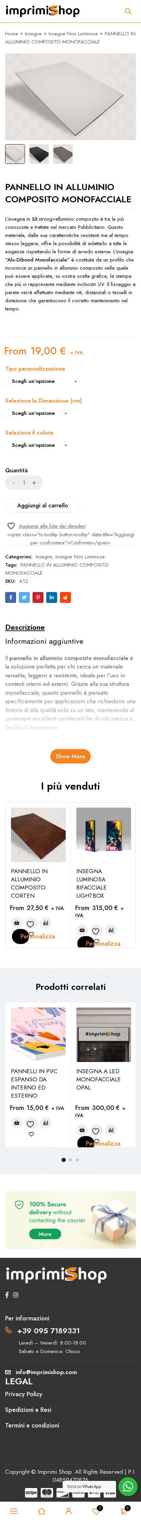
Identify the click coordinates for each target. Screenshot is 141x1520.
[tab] (25, 627)
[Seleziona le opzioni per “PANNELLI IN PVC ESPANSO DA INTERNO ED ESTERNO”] (17, 1123)
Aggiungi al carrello (42, 505)
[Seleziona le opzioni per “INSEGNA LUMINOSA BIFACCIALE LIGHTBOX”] (82, 930)
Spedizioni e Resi (28, 1409)
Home (11, 33)
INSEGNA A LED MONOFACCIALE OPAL (98, 1079)
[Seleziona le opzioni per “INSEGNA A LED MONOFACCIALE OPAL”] (82, 1130)
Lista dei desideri (100, 1507)
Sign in (68, 1511)
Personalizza (25, 936)
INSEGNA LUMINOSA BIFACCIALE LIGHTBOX (91, 883)
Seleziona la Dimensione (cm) (43, 401)
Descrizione (25, 627)
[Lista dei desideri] (46, 526)
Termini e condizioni (32, 1425)
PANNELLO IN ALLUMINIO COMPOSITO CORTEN (29, 883)
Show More (70, 756)
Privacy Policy (23, 1394)
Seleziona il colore (29, 433)
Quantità (16, 470)
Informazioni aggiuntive (44, 641)
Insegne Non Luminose (73, 33)
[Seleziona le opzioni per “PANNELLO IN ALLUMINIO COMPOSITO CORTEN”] (17, 923)
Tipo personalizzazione (35, 369)
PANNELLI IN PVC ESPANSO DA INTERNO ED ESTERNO (34, 1083)
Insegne (33, 33)
